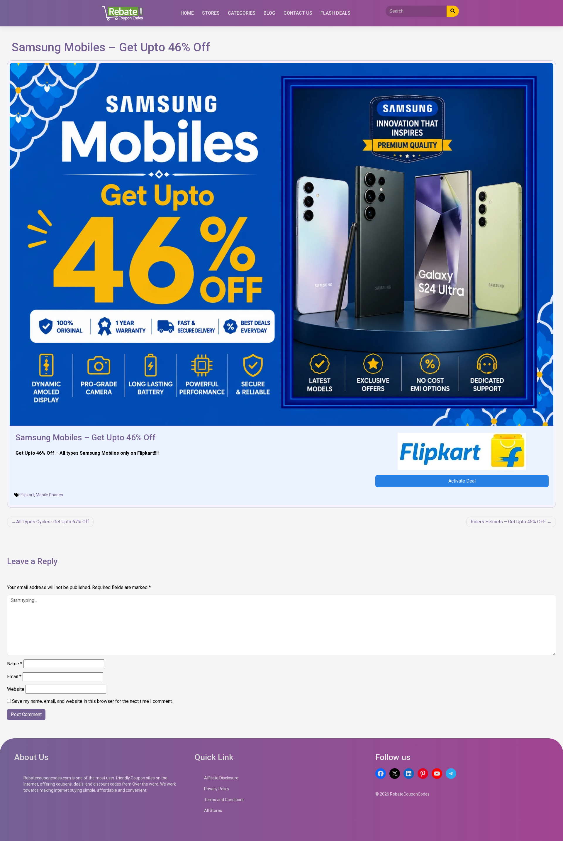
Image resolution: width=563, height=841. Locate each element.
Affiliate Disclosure (221, 778)
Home (187, 13)
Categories (241, 13)
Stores (211, 13)
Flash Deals (335, 13)
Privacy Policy (216, 788)
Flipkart (27, 495)
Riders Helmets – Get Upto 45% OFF (508, 521)
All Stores (213, 810)
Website (15, 689)
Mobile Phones (49, 495)
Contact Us (298, 13)
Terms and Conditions (224, 799)
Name (14, 663)
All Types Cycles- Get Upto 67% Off (52, 521)
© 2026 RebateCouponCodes (402, 794)
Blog (269, 13)
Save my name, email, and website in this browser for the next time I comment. (92, 701)
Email (14, 676)
